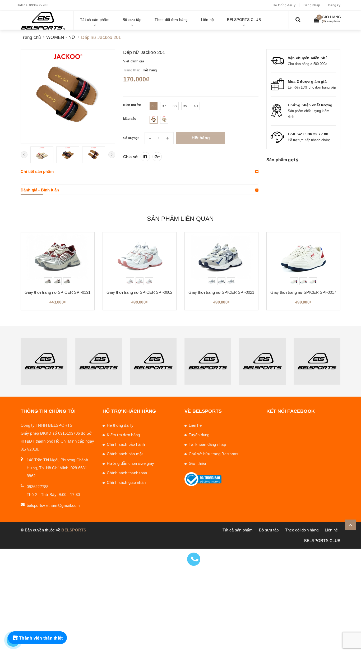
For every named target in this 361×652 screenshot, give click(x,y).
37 (164, 106)
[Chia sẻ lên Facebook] (145, 156)
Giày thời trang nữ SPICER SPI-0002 (139, 292)
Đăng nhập (311, 5)
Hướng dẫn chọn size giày (130, 463)
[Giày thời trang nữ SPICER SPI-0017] (303, 258)
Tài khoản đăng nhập (207, 444)
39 (185, 106)
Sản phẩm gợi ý (282, 160)
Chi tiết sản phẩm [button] (37, 171)
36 (153, 106)
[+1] (157, 156)
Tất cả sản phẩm (238, 530)
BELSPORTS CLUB (322, 540)
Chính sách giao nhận (126, 482)
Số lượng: (131, 138)
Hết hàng (201, 138)
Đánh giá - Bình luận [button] (40, 190)
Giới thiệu (197, 463)
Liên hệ (195, 425)
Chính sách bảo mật (125, 454)
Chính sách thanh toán (127, 473)
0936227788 (38, 5)
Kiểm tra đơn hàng (123, 435)
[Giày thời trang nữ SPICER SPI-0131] (57, 258)
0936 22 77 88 (315, 134)
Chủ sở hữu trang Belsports (214, 454)
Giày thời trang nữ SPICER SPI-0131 (57, 292)
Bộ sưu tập (269, 530)
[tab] (139, 171)
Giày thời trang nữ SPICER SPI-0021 (221, 292)
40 (196, 106)
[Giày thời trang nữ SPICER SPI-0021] (221, 258)
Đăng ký (334, 5)
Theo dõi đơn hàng (301, 530)
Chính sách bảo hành (126, 444)
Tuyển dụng (199, 435)
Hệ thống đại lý (284, 5)
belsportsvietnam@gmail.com (53, 505)
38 (175, 106)
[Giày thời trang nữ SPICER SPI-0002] (139, 258)
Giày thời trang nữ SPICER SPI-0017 (303, 292)
